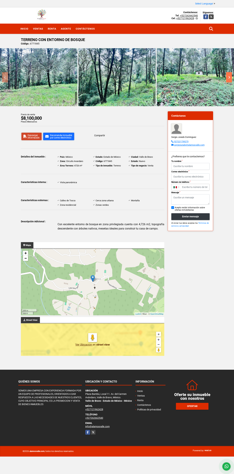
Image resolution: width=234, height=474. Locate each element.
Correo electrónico (180, 171)
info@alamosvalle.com (97, 426)
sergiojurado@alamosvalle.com (189, 145)
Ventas (38, 28)
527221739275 (181, 141)
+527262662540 (189, 15)
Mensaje (175, 192)
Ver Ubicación (84, 344)
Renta (52, 28)
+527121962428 (185, 18)
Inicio (24, 28)
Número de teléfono (180, 182)
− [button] (25, 258)
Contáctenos (85, 28)
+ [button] (25, 253)
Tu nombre (176, 161)
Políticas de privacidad (149, 409)
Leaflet (138, 313)
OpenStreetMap (156, 313)
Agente (66, 28)
